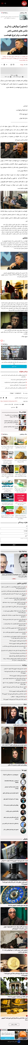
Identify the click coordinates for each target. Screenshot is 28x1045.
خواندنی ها (22, 412)
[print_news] (11, 65)
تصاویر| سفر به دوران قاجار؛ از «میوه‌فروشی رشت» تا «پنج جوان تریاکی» (14, 683)
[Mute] (4, 359)
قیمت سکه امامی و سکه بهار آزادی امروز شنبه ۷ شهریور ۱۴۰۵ (14, 694)
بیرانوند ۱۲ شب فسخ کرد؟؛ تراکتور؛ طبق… (10, 799)
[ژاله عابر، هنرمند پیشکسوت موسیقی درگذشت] (22, 428)
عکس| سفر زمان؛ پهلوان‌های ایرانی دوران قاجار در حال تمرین (13, 591)
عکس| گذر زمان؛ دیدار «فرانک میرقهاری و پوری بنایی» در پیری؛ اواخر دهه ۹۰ (14, 611)
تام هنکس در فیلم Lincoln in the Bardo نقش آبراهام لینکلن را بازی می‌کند (11, 422)
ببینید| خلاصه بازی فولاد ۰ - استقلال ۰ (18, 696)
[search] (5, 4)
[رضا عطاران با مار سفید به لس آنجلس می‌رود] (23, 824)
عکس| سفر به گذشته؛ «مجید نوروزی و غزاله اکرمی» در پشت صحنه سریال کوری (14, 628)
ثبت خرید (14, 366)
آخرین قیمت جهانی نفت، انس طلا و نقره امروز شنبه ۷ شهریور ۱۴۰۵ (15, 672)
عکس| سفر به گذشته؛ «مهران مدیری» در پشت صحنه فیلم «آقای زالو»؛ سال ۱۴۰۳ (14, 603)
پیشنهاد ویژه (23, 551)
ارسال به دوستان (7, 404)
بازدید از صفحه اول (18, 404)
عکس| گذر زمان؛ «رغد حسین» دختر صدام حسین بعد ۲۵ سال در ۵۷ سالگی (14, 620)
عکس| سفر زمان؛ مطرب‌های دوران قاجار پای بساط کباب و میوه (14, 647)
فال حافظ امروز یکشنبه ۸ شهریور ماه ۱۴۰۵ (17, 643)
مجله (25, 704)
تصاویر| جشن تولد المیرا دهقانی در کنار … (10, 829)
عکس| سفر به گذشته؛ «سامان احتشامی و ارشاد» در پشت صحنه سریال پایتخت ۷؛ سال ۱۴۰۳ (14, 659)
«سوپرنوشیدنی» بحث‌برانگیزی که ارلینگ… (10, 775)
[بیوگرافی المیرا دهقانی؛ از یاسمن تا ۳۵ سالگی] (14, 755)
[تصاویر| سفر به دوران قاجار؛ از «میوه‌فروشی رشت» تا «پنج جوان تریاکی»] (14, 940)
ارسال (14, 545)
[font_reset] (4, 65)
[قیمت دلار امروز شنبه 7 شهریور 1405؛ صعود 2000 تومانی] (14, 850)
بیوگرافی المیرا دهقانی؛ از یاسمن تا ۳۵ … (10, 805)
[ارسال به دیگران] (13, 65)
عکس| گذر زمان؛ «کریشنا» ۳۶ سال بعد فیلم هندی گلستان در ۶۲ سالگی (14, 594)
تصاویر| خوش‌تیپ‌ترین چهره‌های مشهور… (10, 793)
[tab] (15, 578)
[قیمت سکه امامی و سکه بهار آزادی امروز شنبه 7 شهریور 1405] (14, 1008)
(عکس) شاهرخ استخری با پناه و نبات (18, 379)
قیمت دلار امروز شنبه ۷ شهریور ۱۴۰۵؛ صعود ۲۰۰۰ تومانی (15, 669)
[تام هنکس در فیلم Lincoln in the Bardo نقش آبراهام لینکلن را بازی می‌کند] (22, 422)
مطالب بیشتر (14, 1024)
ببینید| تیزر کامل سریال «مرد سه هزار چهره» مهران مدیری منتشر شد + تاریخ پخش (14, 679)
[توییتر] (3, 398)
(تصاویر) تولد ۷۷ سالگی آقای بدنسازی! (18, 385)
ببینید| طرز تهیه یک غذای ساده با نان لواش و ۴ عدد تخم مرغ (13, 650)
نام (26, 526)
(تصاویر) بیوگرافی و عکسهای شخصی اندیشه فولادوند (15, 382)
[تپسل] (1, 344)
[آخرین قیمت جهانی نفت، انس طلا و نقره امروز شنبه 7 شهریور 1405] (14, 871)
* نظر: (26, 536)
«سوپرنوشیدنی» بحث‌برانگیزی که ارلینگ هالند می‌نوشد (11, 416)
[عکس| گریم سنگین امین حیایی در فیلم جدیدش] (23, 818)
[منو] (2, 3)
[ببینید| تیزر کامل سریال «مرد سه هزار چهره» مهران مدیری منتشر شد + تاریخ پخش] (14, 916)
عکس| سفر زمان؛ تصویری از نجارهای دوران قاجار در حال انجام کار (14, 633)
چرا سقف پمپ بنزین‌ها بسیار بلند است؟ (18, 653)
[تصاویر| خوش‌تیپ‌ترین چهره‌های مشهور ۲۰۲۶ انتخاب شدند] (14, 735)
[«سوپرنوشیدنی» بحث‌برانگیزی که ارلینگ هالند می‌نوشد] (22, 416)
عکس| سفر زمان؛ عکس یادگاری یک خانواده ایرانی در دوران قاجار (14, 607)
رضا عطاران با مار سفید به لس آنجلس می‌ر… (9, 823)
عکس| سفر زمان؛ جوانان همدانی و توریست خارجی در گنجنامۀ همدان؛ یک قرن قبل (15, 599)
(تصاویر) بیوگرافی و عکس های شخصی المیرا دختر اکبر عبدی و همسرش (14, 376)
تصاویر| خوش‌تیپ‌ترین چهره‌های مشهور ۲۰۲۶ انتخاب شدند (14, 745)
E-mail (25, 531)
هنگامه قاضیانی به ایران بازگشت (20, 725)
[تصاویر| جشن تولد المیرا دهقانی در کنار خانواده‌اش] (23, 831)
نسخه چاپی (13, 407)
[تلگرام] (6, 398)
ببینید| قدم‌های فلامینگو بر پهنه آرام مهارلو (17, 656)
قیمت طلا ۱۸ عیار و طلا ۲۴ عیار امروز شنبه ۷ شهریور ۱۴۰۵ (14, 699)
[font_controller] (6, 65)
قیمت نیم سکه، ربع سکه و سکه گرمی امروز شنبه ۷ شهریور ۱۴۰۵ (14, 687)
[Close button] (27, 1030)
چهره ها (24, 770)
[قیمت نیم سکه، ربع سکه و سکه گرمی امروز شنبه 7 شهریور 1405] (14, 963)
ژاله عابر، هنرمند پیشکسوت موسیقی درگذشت (17, 575)
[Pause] (2, 359)
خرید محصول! (7, 1038)
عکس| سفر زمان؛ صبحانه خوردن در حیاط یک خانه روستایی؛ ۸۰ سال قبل (14, 616)
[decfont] (2, 65)
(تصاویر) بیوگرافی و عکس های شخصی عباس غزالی (15, 388)
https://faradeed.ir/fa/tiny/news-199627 (9, 401)
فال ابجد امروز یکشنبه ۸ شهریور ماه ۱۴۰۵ (18, 641)
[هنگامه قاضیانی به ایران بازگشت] (14, 715)
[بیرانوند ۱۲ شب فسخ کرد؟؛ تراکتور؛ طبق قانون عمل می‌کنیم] (23, 800)
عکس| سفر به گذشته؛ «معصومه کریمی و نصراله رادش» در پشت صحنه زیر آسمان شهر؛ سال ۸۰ (14, 637)
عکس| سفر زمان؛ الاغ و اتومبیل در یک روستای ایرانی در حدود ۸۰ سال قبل (15, 624)
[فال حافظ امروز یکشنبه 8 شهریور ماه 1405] (14, 986)
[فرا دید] (24, 3)
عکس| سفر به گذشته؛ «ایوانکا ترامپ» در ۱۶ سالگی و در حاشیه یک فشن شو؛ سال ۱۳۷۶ (13, 587)
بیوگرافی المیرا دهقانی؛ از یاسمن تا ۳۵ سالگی (17, 765)
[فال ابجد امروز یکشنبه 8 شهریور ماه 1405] (14, 895)
